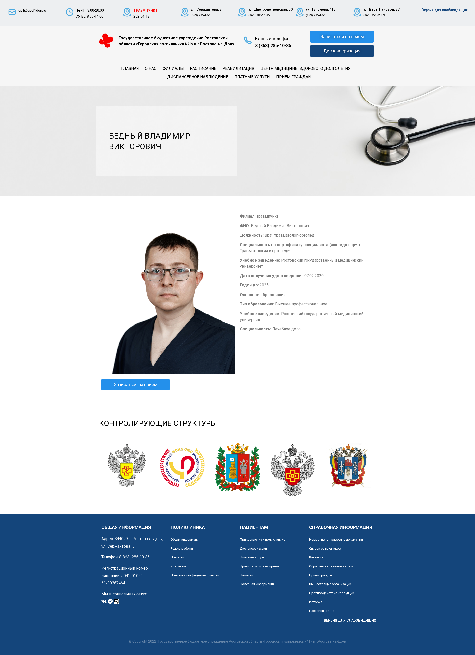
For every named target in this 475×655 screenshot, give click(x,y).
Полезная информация (257, 584)
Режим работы (182, 548)
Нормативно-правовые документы (336, 539)
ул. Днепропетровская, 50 (270, 9)
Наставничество (322, 611)
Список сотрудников (325, 548)
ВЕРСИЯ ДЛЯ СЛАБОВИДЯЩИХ (350, 620)
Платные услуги (252, 77)
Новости (177, 557)
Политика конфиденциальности (195, 575)
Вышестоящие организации (330, 584)
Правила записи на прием (259, 566)
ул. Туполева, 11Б (321, 9)
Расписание (203, 68)
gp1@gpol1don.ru (32, 10)
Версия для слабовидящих (445, 10)
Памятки (246, 575)
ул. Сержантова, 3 (206, 9)
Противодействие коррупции (331, 593)
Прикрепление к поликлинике (262, 539)
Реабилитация (238, 68)
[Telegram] (110, 601)
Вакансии (316, 557)
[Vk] (103, 601)
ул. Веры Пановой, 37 (381, 9)
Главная (130, 68)
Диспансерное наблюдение (197, 77)
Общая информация (185, 539)
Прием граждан (293, 77)
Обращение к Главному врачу (331, 566)
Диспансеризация (253, 548)
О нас (150, 68)
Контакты (178, 566)
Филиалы (173, 68)
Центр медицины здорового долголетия (306, 68)
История (315, 602)
